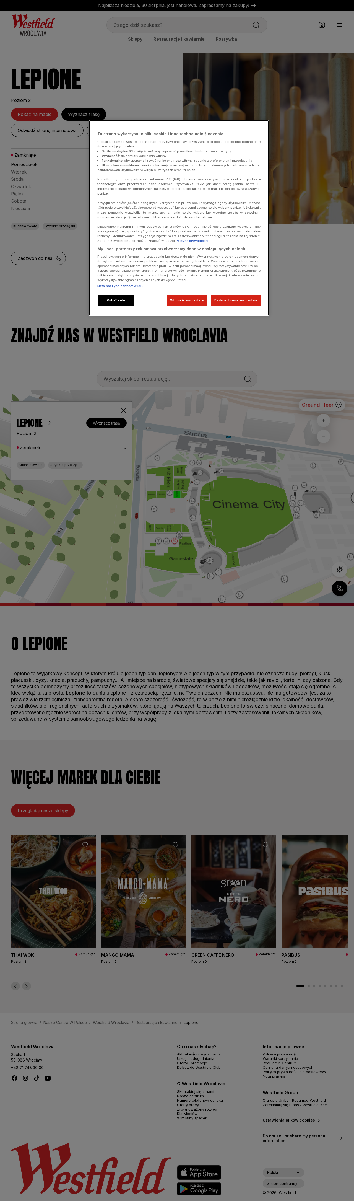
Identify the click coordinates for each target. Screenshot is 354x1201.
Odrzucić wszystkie (187, 300)
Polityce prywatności (192, 241)
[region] (179, 218)
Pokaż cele (116, 300)
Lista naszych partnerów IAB (120, 286)
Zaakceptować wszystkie (235, 300)
